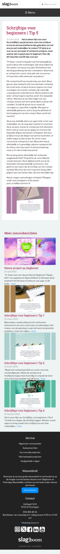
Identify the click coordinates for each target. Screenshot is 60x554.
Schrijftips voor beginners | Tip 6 (24, 363)
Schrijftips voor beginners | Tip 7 (24, 315)
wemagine (36, 546)
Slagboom (10, 4)
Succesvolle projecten (30, 452)
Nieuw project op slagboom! (21, 268)
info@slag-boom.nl (30, 522)
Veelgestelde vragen (30, 461)
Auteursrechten (30, 448)
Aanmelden (30, 490)
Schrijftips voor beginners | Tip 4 (24, 410)
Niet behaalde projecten (30, 456)
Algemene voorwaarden (30, 443)
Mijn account (50, 4)
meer (13, 283)
